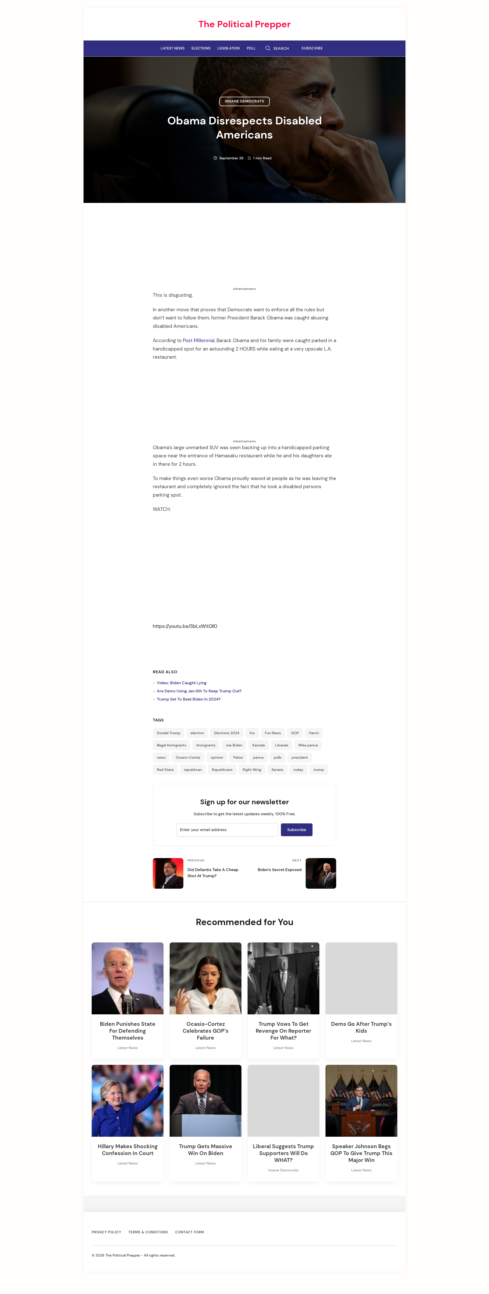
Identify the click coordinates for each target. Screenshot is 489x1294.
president (300, 757)
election (197, 733)
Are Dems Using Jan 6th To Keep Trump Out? (199, 691)
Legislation (229, 48)
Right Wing (252, 769)
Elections (201, 48)
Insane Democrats (244, 101)
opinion (217, 757)
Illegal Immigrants (171, 745)
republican (193, 769)
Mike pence (308, 745)
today (298, 769)
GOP (295, 733)
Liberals (281, 745)
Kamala (258, 745)
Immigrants (205, 745)
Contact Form (189, 1232)
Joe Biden (234, 745)
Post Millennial (198, 341)
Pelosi (238, 757)
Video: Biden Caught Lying (182, 682)
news (161, 757)
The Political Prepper (244, 24)
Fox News (273, 733)
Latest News (172, 48)
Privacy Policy (106, 1232)
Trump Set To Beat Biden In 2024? (189, 699)
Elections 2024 (226, 733)
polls (277, 757)
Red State (165, 769)
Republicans (222, 769)
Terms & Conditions (148, 1232)
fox (252, 733)
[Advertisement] (244, 251)
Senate (277, 769)
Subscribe (312, 48)
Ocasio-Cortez (188, 757)
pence (258, 757)
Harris (314, 733)
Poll (251, 48)
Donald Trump (168, 733)
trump (319, 769)
